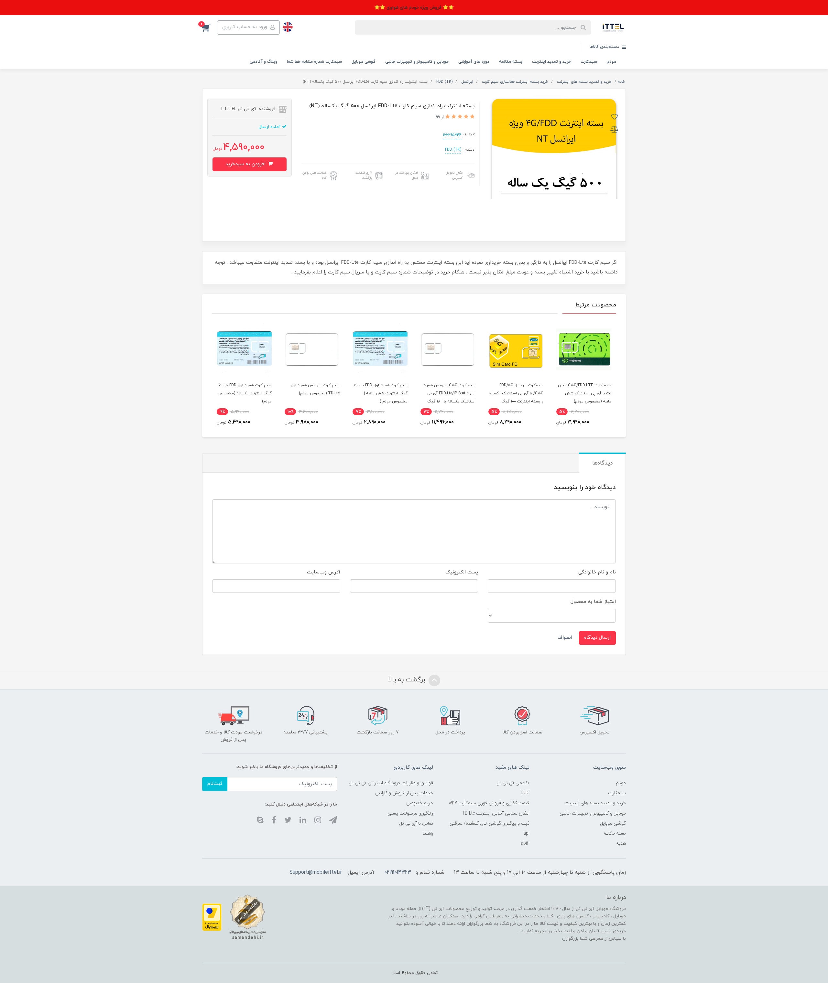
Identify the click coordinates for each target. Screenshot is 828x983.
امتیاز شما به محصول (593, 601)
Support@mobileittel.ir (315, 872)
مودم (611, 62)
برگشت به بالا (407, 679)
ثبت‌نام (214, 783)
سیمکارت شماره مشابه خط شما (314, 62)
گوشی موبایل (364, 62)
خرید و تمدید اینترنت (551, 62)
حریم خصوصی (419, 803)
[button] (209, 27)
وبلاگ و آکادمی (263, 62)
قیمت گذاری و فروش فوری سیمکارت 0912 (489, 803)
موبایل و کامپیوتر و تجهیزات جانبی (417, 62)
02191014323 (397, 872)
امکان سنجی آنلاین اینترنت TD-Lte (495, 813)
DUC (525, 793)
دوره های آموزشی (473, 62)
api (526, 833)
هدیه (621, 843)
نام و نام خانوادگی (597, 572)
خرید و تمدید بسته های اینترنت (595, 803)
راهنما (428, 833)
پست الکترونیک (461, 572)
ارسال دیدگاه (597, 637)
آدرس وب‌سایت (323, 572)
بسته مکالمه (510, 62)
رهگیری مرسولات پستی (410, 813)
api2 (525, 843)
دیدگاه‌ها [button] (602, 463)
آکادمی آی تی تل (512, 783)
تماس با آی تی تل (416, 823)
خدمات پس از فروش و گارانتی (404, 793)
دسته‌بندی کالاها (605, 47)
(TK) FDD (453, 149)
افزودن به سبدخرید (246, 164)
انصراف (565, 637)
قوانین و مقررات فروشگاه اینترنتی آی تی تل (391, 783)
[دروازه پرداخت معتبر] (212, 917)
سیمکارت (589, 62)
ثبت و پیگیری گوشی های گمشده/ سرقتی (489, 823)
